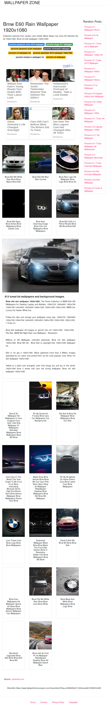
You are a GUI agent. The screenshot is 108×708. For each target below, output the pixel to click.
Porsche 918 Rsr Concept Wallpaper (92, 173)
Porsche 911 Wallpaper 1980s (91, 111)
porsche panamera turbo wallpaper (26, 48)
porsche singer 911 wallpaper (59, 44)
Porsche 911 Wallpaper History (92, 78)
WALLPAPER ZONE (22, 2)
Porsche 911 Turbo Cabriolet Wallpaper (93, 164)
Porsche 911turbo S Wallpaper (93, 189)
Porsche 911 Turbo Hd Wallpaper (94, 120)
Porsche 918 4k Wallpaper (91, 37)
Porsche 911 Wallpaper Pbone (92, 28)
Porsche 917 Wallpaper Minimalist (93, 156)
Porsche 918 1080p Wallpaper (93, 103)
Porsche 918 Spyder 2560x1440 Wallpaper (94, 95)
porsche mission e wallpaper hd (30, 57)
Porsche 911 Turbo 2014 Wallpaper (92, 45)
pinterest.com (18, 679)
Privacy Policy (58, 702)
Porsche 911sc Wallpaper (91, 86)
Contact (43, 702)
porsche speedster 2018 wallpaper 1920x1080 (52, 53)
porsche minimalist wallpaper (57, 48)
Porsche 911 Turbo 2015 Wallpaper (92, 61)
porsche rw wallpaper (55, 57)
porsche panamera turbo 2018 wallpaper (26, 44)
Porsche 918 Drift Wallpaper (92, 181)
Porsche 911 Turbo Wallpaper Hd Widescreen (92, 146)
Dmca (33, 702)
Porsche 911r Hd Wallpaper (91, 136)
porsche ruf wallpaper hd (20, 53)
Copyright (73, 702)
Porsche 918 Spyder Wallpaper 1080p (93, 128)
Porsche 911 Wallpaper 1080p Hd (93, 53)
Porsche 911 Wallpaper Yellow (91, 70)
